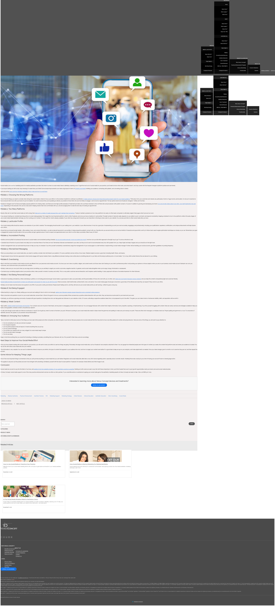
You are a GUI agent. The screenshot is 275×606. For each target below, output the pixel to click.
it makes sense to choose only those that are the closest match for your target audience (106, 199)
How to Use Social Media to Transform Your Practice (19, 464)
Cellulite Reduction (222, 99)
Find (191, 423)
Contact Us (19, 556)
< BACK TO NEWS (6, 400)
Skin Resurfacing (207, 107)
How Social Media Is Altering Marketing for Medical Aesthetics (89, 464)
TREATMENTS (208, 102)
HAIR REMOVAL (223, 77)
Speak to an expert (8, 569)
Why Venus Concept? (240, 103)
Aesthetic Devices (9, 552)
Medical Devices (9, 550)
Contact (272, 112)
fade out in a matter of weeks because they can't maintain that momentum (55, 213)
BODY (226, 19)
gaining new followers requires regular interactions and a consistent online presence (77, 292)
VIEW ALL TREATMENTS (222, 107)
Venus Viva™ (208, 98)
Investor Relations (253, 109)
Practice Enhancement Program (238, 106)
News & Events (265, 112)
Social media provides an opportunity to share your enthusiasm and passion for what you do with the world (29, 282)
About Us (256, 105)
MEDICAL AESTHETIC (206, 91)
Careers (255, 112)
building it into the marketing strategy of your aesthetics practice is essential (54, 369)
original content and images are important (19, 305)
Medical (211, 86)
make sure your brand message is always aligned (128, 279)
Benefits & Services (241, 99)
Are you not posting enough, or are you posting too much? (71, 239)
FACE (226, 4)
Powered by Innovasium (138, 601)
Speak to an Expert (99, 385)
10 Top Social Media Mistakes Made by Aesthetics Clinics (20, 499)
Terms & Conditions (10, 563)
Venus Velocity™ (207, 95)
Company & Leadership (22, 551)
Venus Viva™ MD (224, 31)
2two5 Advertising (241, 109)
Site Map (7, 567)
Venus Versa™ (224, 82)
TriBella (225, 94)
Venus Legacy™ (224, 11)
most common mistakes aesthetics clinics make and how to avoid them (28, 191)
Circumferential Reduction (221, 96)
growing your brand (80, 188)
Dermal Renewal (223, 104)
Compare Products (207, 112)
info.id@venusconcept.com (23, 577)
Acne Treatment (223, 102)
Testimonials (242, 112)
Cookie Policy (8, 565)
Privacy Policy (8, 561)
